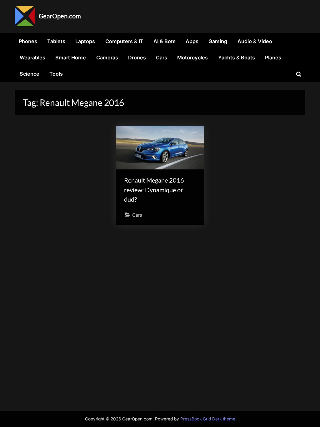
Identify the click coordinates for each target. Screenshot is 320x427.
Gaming (217, 41)
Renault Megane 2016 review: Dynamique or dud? (154, 189)
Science (29, 74)
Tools (56, 74)
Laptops (85, 41)
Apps (192, 41)
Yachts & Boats (236, 57)
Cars (161, 57)
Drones (137, 57)
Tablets (56, 41)
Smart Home (70, 57)
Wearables (32, 57)
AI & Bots (164, 41)
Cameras (107, 57)
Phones (28, 41)
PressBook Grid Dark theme (207, 418)
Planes (273, 57)
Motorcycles (192, 57)
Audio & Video (255, 41)
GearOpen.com (60, 16)
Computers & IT (124, 41)
